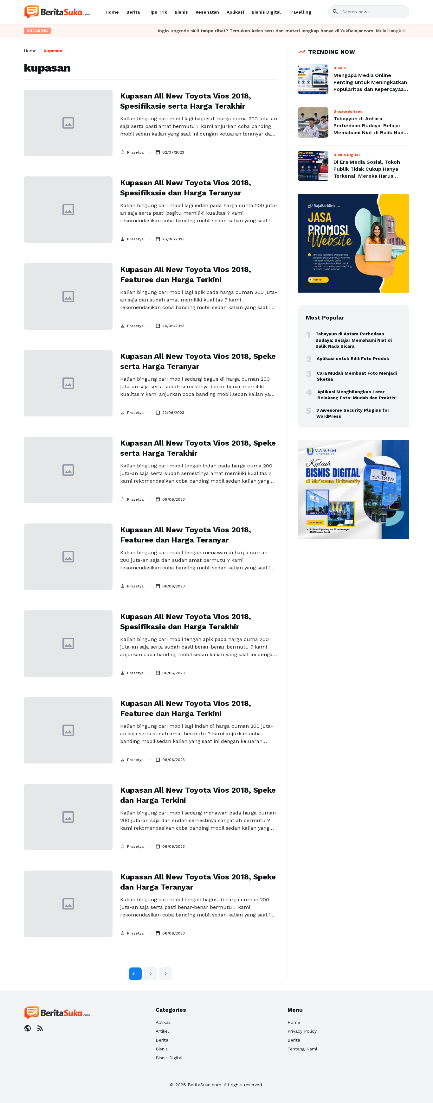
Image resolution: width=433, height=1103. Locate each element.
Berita (133, 12)
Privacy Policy (302, 1031)
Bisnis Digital (266, 12)
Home (112, 12)
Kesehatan (207, 12)
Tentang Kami (302, 1048)
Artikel (162, 1031)
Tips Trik (157, 12)
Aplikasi (235, 12)
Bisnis (181, 12)
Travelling (299, 12)
